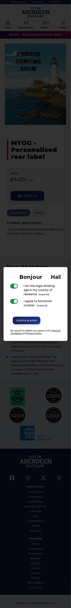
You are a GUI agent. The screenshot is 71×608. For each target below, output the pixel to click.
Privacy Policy (34, 333)
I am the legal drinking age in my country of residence (39, 290)
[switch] (14, 286)
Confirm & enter (26, 320)
